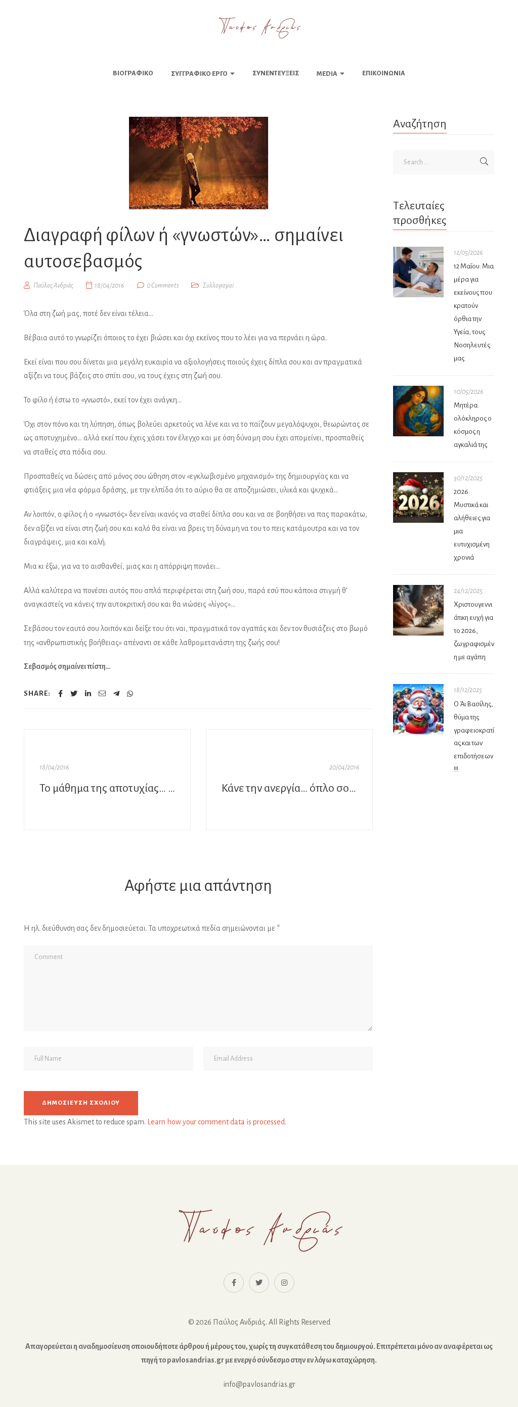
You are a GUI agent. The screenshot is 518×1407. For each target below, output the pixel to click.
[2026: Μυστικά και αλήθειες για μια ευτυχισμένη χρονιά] (418, 497)
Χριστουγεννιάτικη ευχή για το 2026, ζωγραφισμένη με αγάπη (474, 631)
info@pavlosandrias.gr (259, 1384)
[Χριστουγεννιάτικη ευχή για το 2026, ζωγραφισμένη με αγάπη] (418, 610)
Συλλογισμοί (218, 285)
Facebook (234, 1283)
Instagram (284, 1283)
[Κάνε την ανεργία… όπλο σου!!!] (289, 779)
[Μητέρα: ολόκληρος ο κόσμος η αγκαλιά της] (418, 411)
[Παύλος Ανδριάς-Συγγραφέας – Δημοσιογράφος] (259, 28)
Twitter (259, 1283)
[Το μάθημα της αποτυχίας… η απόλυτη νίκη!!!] (107, 779)
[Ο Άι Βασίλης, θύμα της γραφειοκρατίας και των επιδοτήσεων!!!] (418, 709)
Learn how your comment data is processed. (216, 1122)
